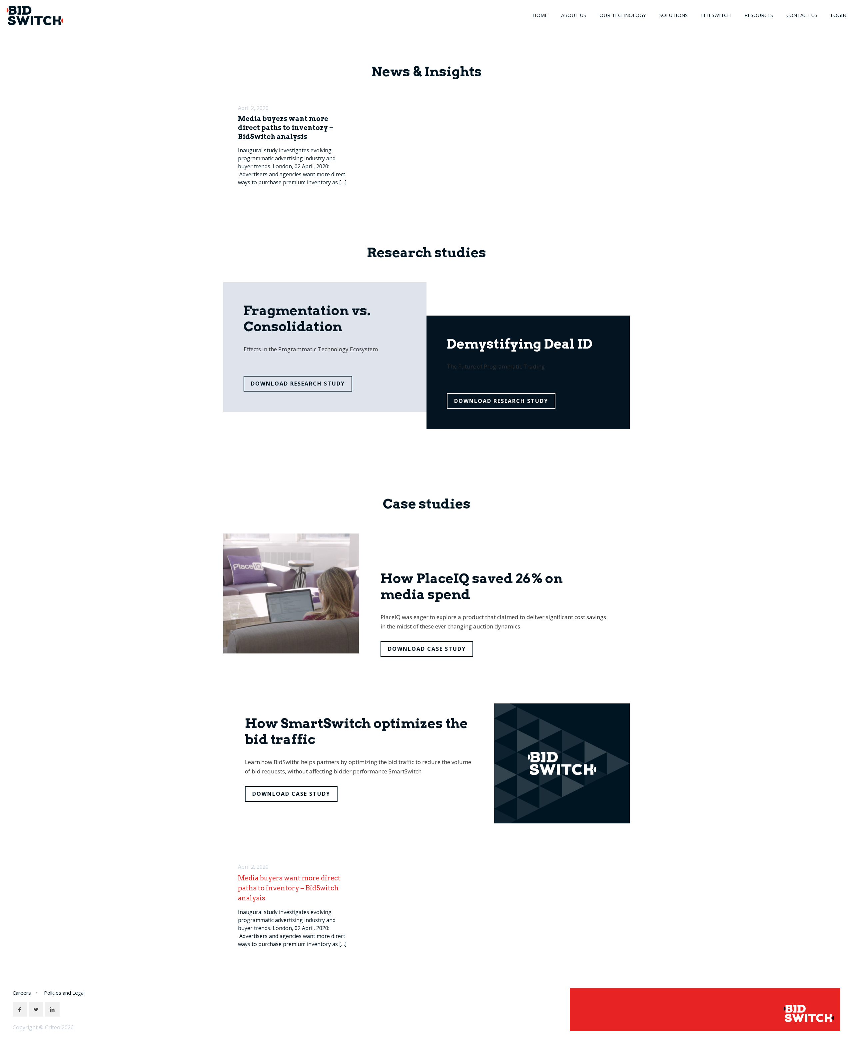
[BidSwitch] (35, 15)
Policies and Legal (64, 992)
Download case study (427, 648)
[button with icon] (20, 1009)
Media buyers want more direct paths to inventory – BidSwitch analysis (285, 128)
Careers (22, 992)
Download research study (298, 383)
